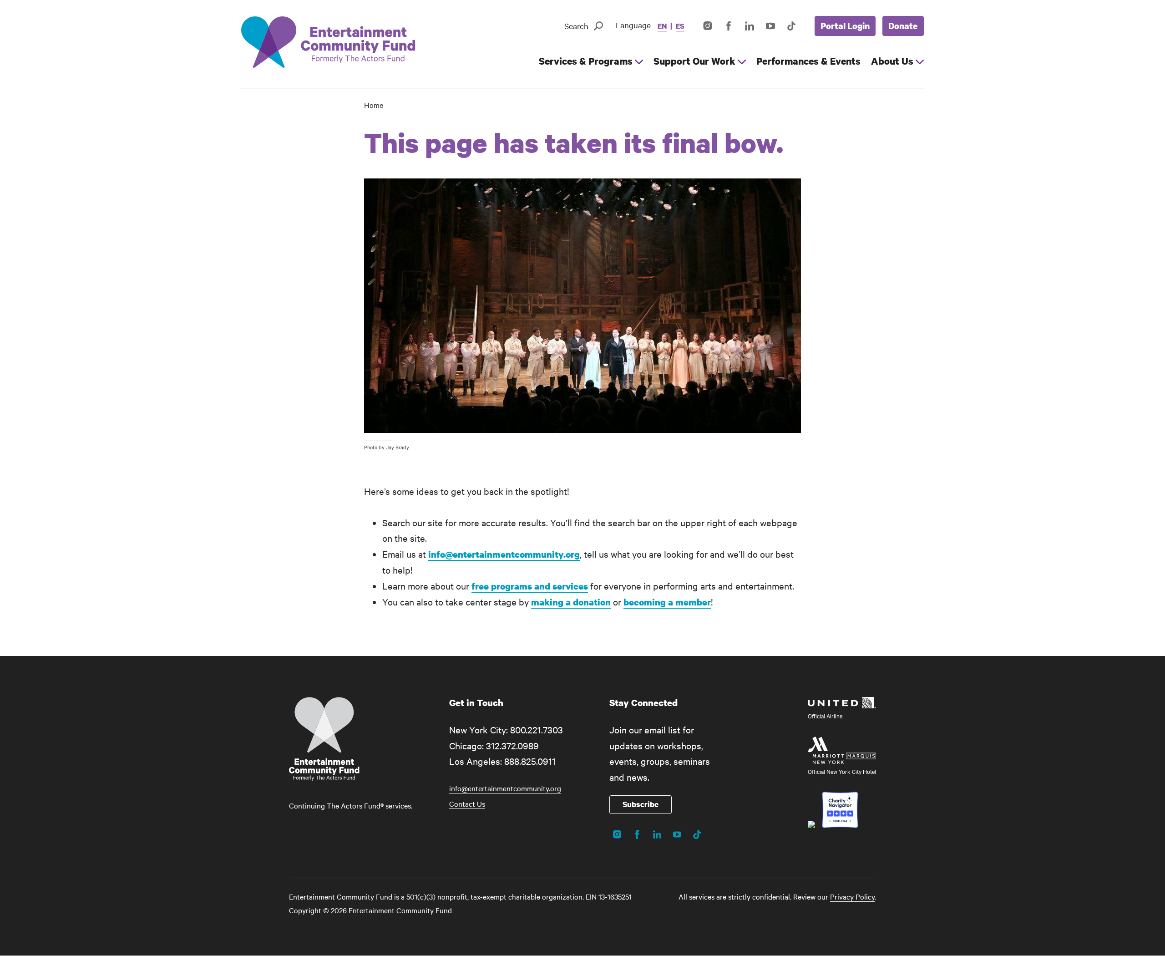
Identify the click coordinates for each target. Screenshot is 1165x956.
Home (373, 105)
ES (680, 26)
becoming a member (667, 602)
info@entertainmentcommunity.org (504, 554)
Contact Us (467, 803)
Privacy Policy (852, 896)
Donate (903, 25)
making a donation (571, 602)
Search (576, 25)
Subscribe (640, 804)
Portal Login (845, 25)
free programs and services (529, 586)
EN (662, 26)
